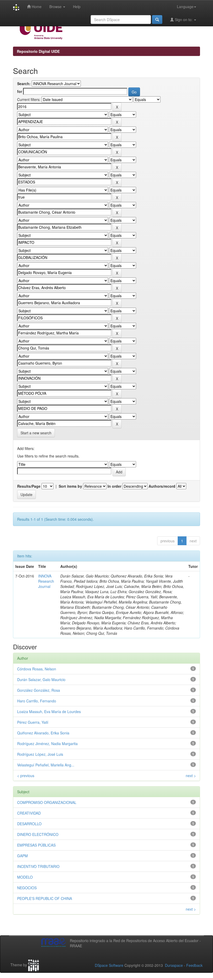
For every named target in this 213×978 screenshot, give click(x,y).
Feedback (194, 965)
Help (77, 6)
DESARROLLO (29, 823)
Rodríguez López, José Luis (40, 754)
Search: (24, 83)
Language (185, 6)
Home (36, 6)
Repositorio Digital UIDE (38, 51)
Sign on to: (184, 19)
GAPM (22, 855)
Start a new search (36, 432)
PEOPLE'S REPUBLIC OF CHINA (44, 898)
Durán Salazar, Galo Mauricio (41, 679)
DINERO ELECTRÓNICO (37, 834)
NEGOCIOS (27, 887)
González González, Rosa (38, 690)
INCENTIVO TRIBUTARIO (38, 866)
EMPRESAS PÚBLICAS (36, 845)
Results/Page (29, 486)
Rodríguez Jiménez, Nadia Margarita (47, 743)
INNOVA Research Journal (46, 581)
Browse (56, 6)
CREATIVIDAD (29, 813)
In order (114, 486)
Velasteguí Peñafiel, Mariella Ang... (45, 764)
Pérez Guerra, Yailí (32, 722)
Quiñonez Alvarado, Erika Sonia (43, 732)
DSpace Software (109, 965)
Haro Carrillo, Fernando (36, 700)
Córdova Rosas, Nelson (36, 668)
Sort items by (70, 486)
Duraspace (174, 965)
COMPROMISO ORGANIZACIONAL (46, 802)
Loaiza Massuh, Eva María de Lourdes (49, 711)
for (19, 91)
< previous (25, 775)
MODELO (25, 877)
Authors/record (162, 486)
